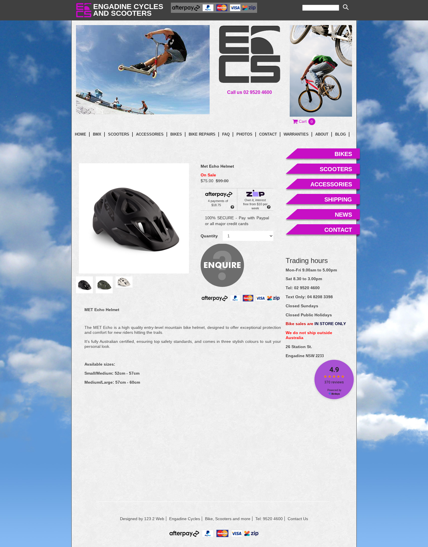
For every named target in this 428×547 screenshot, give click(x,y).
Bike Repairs (202, 134)
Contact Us (298, 518)
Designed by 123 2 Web (142, 518)
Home (80, 134)
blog (340, 134)
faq (226, 134)
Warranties (296, 134)
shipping (338, 199)
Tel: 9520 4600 (269, 518)
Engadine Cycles (184, 518)
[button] (304, 121)
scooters (336, 169)
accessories (331, 184)
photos (244, 134)
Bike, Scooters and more (227, 518)
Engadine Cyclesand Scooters (128, 9)
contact (268, 134)
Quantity (209, 236)
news (343, 214)
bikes (343, 154)
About (321, 134)
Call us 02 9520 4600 (249, 92)
